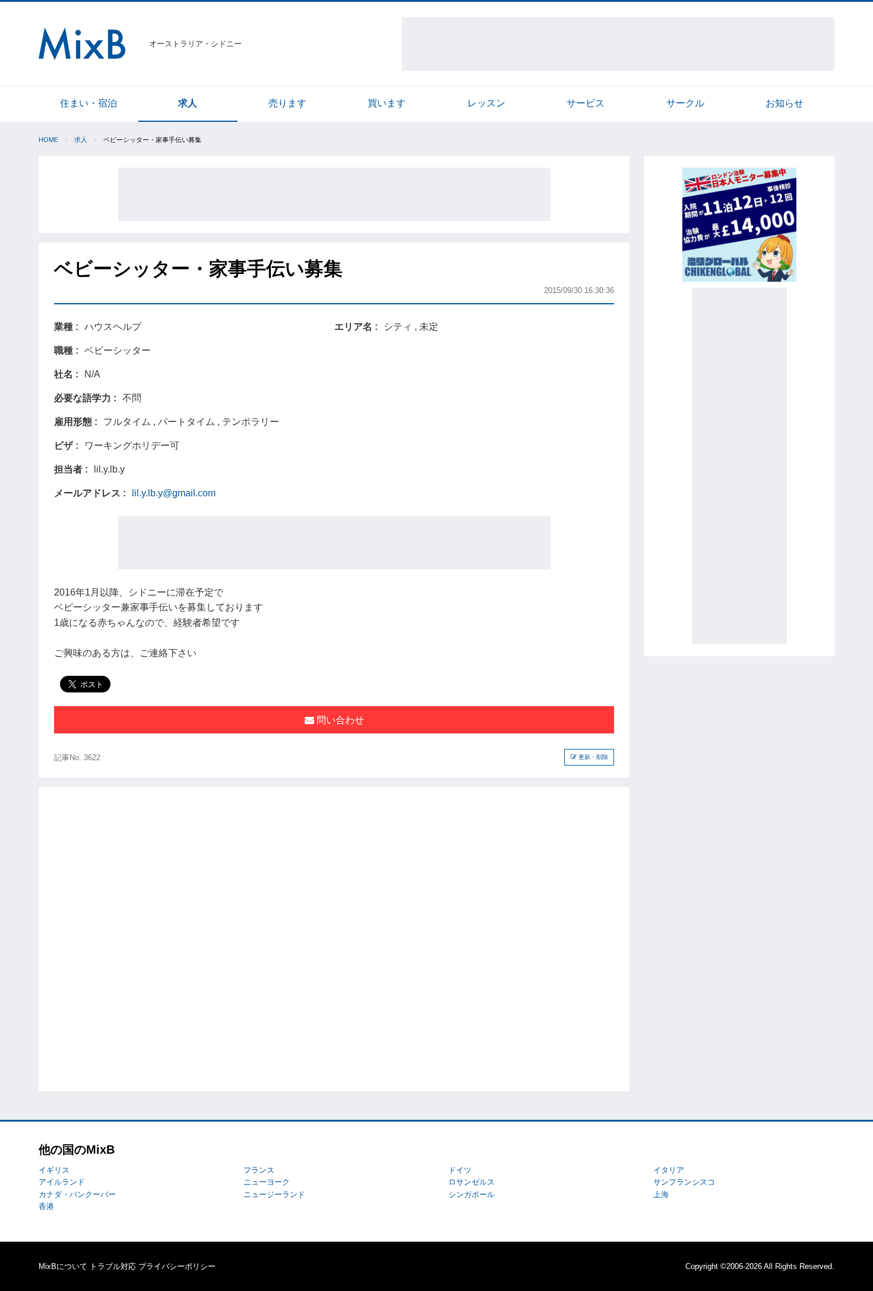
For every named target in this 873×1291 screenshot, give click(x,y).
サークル (685, 103)
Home (48, 139)
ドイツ (460, 1170)
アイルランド (62, 1181)
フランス (258, 1170)
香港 (46, 1206)
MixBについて (63, 1266)
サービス (586, 103)
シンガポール (471, 1194)
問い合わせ (339, 720)
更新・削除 (592, 757)
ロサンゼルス (471, 1181)
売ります (287, 103)
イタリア (668, 1170)
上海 (661, 1194)
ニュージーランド (274, 1194)
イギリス (54, 1170)
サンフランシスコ (684, 1181)
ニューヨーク (266, 1181)
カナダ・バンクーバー (77, 1194)
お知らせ (785, 103)
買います (387, 103)
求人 (187, 103)
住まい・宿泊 (88, 103)
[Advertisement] (618, 44)
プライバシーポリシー (177, 1266)
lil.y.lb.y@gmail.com (174, 493)
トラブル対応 (113, 1266)
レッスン (486, 103)
